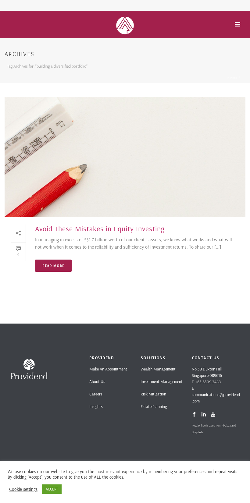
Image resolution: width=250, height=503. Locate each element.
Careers (95, 394)
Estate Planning (154, 406)
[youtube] (213, 414)
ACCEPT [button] (52, 489)
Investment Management (162, 381)
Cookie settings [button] (23, 489)
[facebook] (194, 414)
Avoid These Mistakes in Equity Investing (100, 228)
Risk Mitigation (153, 394)
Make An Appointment (108, 369)
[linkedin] (203, 414)
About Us (97, 381)
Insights (96, 406)
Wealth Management (158, 369)
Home (232, 78)
